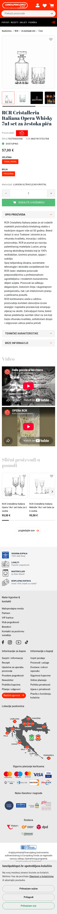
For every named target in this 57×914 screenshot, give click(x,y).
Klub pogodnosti (10, 622)
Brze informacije (16, 343)
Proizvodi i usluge (39, 662)
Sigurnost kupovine (40, 675)
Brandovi (6, 626)
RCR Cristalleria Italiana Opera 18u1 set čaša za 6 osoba (14, 507)
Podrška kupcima (11, 684)
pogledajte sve (26, 530)
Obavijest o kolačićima (41, 876)
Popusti (5, 22)
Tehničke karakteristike (21, 333)
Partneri (6, 613)
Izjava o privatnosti (40, 689)
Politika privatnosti (40, 684)
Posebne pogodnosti (13, 675)
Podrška (32, 22)
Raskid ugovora (12, 695)
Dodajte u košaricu (31, 202)
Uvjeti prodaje (37, 658)
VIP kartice (7, 617)
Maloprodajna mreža (13, 608)
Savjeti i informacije (12, 658)
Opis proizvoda (15, 214)
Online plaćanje (38, 680)
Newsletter (7, 680)
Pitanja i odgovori (11, 689)
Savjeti (23, 22)
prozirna (8, 174)
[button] (52, 492)
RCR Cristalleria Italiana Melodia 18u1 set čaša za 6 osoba (41, 507)
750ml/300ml (10, 161)
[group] (28, 62)
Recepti (14, 22)
